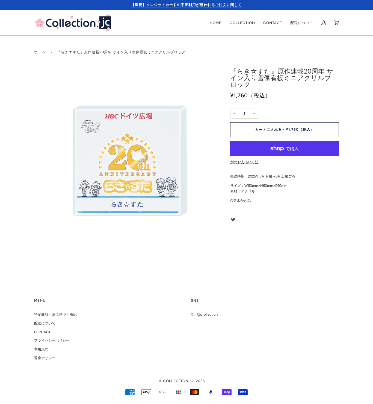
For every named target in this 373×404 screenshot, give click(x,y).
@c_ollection (207, 314)
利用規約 (41, 349)
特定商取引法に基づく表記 (55, 314)
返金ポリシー (44, 358)
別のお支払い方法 (244, 162)
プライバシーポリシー (52, 340)
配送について (44, 323)
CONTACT (42, 332)
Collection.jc (179, 381)
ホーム (40, 52)
